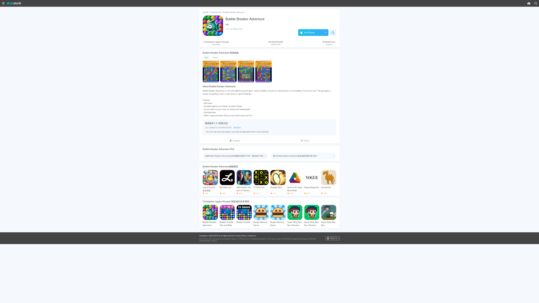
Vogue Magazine (311, 187)
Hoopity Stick (276, 187)
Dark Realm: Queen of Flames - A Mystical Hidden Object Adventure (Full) (244, 189)
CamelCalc (326, 187)
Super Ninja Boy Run (328, 224)
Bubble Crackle (243, 222)
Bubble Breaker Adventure (209, 224)
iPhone (215, 57)
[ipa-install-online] (529, 3)
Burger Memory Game (260, 224)
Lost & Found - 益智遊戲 (209, 189)
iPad (206, 57)
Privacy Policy (240, 235)
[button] (3, 3)
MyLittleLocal (225, 187)
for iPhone (309, 32)
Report (306, 140)
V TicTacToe (259, 187)
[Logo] (14, 3)
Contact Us (251, 235)
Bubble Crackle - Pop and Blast (227, 224)
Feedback (236, 140)
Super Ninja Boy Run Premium (294, 224)
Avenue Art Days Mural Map (294, 189)
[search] (535, 3)
